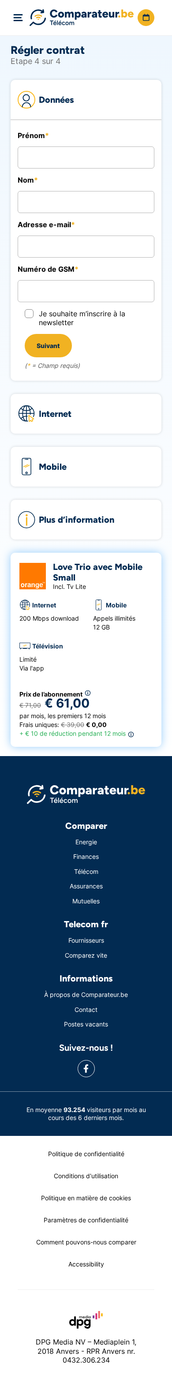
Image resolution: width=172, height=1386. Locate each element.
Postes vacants (86, 1024)
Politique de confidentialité (86, 1153)
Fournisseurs (86, 940)
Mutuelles (86, 901)
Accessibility (86, 1264)
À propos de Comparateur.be (86, 994)
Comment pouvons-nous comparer (86, 1242)
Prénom (31, 135)
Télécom (86, 871)
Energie (86, 842)
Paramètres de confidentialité (86, 1220)
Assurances (86, 886)
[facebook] (86, 1068)
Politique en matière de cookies (86, 1198)
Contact (86, 1009)
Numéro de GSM (46, 269)
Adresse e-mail (44, 224)
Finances (86, 856)
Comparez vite (86, 955)
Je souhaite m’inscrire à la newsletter (82, 318)
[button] (146, 17)
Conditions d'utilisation (86, 1176)
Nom (26, 180)
